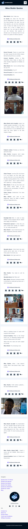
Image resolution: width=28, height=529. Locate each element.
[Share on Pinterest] (12, 82)
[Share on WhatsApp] (17, 42)
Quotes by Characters (6, 486)
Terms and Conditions (6, 516)
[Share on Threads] (14, 42)
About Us (3, 512)
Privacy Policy (4, 514)
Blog (2, 490)
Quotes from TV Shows (7, 479)
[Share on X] (11, 42)
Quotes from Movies (6, 481)
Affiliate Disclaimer (6, 518)
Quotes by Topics (5, 488)
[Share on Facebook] (7, 42)
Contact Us (4, 511)
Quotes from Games (6, 485)
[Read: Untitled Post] (14, 100)
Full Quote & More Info (14, 39)
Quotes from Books (6, 483)
